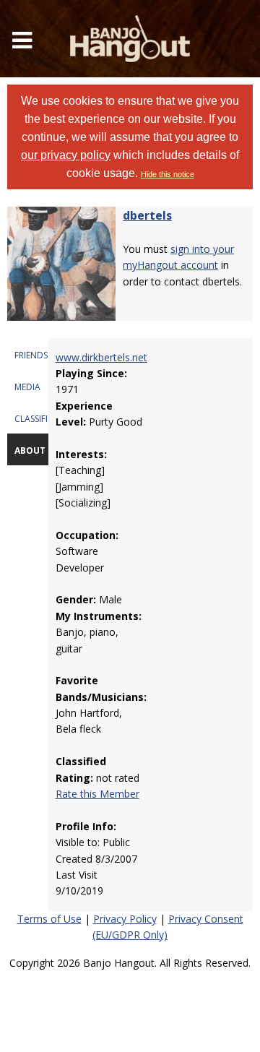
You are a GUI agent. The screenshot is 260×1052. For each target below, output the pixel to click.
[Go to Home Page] (130, 38)
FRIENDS (31, 355)
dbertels (147, 215)
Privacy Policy (125, 919)
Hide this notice (167, 174)
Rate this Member (97, 794)
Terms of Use (49, 919)
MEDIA (27, 387)
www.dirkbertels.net (101, 357)
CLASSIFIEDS (38, 419)
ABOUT (30, 450)
